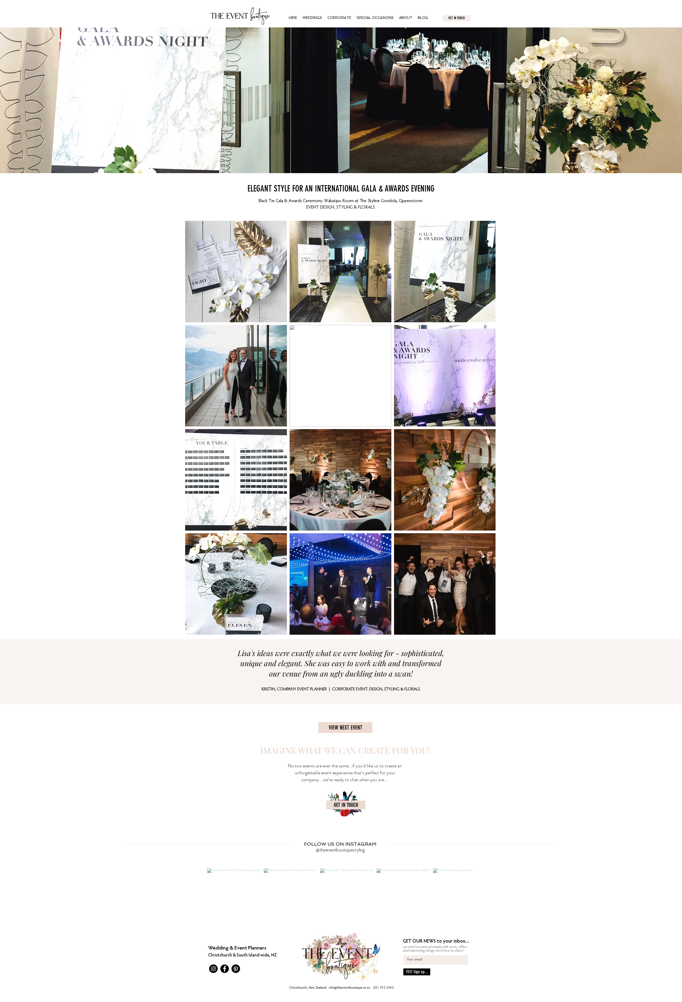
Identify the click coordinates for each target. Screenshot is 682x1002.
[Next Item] (459, 895)
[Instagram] (213, 968)
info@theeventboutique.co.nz (349, 987)
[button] (312, 18)
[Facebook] (224, 968)
